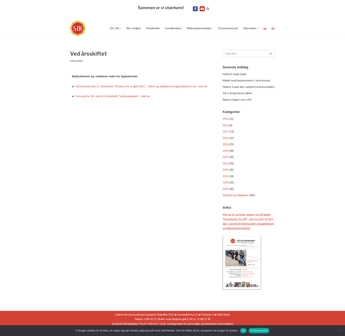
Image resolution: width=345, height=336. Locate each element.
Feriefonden (153, 28)
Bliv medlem (133, 28)
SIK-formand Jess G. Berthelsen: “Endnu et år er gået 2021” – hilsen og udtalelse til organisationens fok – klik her (141, 86)
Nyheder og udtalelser (235, 195)
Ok (243, 330)
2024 (225, 176)
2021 (225, 156)
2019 (225, 144)
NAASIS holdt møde (234, 74)
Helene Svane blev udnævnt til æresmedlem (249, 86)
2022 (225, 163)
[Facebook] (195, 8)
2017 (225, 131)
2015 (225, 118)
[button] (120, 28)
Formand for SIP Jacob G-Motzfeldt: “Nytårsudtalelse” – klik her (112, 96)
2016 (225, 125)
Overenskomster (228, 28)
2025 (225, 182)
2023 (225, 169)
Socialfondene (173, 28)
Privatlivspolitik (259, 330)
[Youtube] (202, 8)
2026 (225, 188)
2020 (225, 150)
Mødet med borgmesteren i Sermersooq (246, 80)
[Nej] (340, 330)
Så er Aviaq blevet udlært (237, 93)
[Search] (207, 8)
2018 (225, 137)
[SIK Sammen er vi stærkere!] (77, 28)
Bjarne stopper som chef (237, 99)
